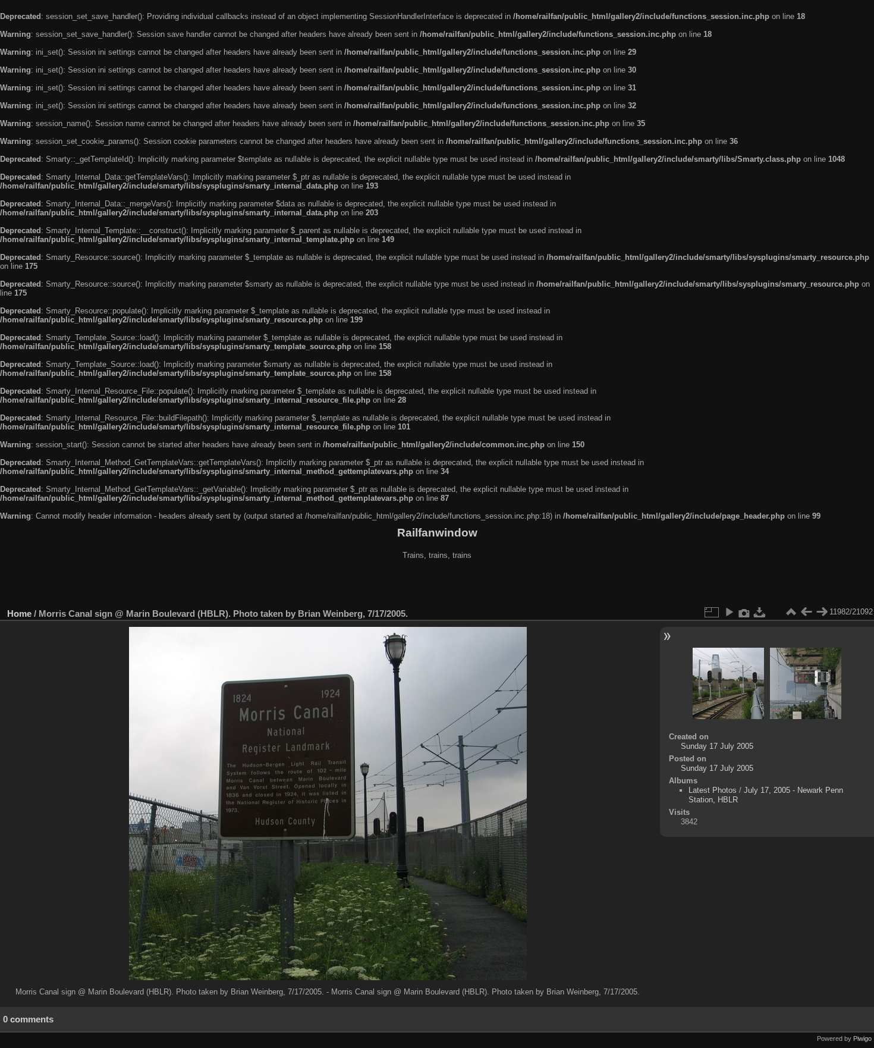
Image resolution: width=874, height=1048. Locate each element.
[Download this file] (760, 612)
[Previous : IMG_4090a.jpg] (806, 612)
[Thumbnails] (790, 612)
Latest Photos (712, 790)
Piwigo (862, 1038)
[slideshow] (729, 612)
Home (19, 613)
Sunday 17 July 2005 (717, 746)
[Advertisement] (437, 585)
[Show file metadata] (744, 612)
